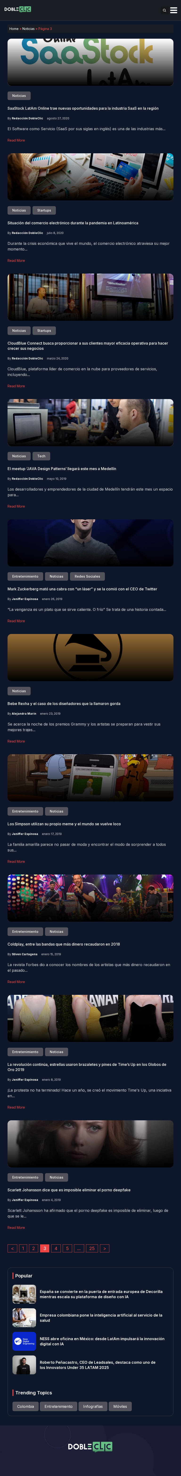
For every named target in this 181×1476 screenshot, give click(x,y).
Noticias (28, 29)
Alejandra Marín (24, 713)
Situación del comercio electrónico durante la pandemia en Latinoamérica (73, 223)
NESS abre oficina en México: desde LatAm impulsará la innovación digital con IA (102, 1341)
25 (92, 1248)
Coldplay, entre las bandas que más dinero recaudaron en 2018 (64, 944)
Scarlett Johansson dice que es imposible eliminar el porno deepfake (69, 1190)
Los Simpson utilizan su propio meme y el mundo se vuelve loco (64, 823)
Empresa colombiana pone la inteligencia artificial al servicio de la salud (101, 1318)
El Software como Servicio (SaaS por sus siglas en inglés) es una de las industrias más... (86, 128)
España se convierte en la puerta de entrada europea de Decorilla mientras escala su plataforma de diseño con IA (101, 1294)
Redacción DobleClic (27, 118)
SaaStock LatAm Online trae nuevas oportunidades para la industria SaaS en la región (83, 108)
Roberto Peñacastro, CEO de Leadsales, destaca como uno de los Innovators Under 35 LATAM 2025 (98, 1365)
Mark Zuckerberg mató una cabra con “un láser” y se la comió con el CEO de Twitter (82, 589)
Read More (16, 140)
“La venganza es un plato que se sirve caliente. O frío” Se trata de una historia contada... (87, 609)
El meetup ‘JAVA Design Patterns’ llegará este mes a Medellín (62, 468)
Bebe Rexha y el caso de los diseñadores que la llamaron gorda (64, 703)
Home (14, 29)
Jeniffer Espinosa (25, 599)
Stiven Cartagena (24, 954)
